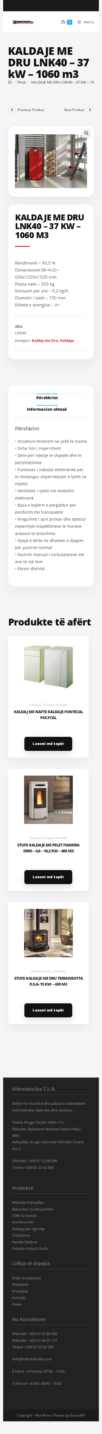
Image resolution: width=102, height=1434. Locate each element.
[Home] (10, 82)
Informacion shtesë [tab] (47, 409)
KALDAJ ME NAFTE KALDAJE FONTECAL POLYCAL (48, 714)
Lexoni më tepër (48, 743)
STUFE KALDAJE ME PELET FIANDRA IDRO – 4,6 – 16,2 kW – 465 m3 (48, 847)
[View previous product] (12, 110)
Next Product (74, 109)
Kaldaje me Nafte (55, 704)
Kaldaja (67, 340)
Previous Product (31, 109)
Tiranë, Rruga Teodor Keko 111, (38, 1122)
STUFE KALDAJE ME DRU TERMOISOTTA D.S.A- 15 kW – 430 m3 (48, 981)
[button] (86, 133)
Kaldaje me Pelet (55, 837)
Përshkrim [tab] (47, 397)
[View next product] (90, 110)
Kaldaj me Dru (45, 340)
